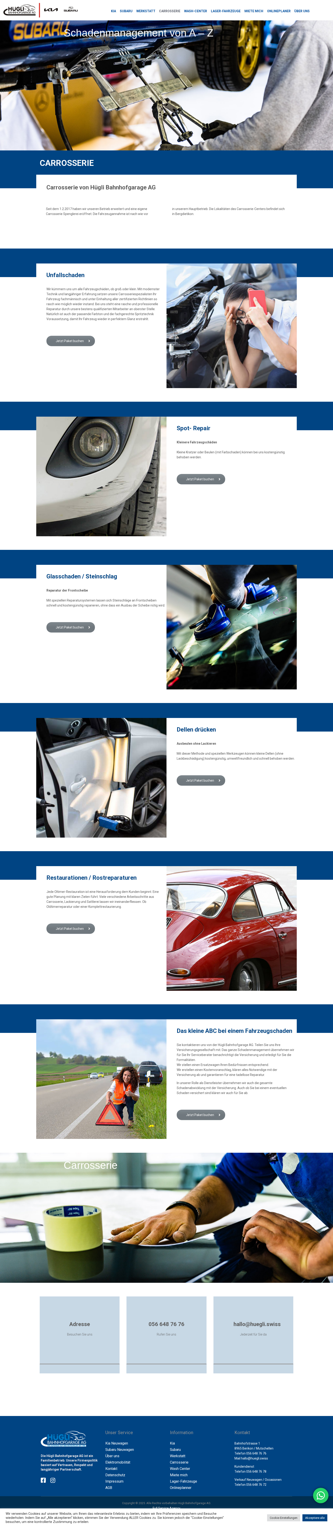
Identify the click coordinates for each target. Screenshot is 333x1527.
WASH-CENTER (195, 11)
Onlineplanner (180, 1488)
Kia (172, 1443)
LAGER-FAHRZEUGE (226, 11)
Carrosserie (179, 1462)
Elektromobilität (117, 1462)
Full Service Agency (166, 1508)
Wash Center (180, 1469)
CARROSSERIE (169, 11)
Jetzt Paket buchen (70, 341)
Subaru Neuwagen (119, 1449)
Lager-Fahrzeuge (183, 1481)
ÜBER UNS (302, 11)
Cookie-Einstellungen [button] (283, 1518)
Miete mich (179, 1475)
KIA (113, 11)
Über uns (112, 1456)
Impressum (114, 1481)
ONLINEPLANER (279, 11)
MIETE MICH (253, 11)
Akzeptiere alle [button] (315, 1518)
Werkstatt (177, 1456)
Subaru (175, 1449)
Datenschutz (115, 1475)
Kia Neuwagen (116, 1443)
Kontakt (111, 1469)
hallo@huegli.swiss (254, 1458)
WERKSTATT (145, 11)
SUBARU (126, 11)
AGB (108, 1488)
